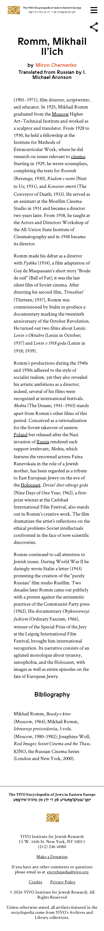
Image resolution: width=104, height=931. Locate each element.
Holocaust (30, 484)
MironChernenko (56, 65)
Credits (35, 882)
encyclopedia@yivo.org (67, 872)
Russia (43, 441)
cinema (78, 156)
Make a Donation (52, 856)
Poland (21, 434)
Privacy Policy (62, 882)
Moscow (60, 113)
